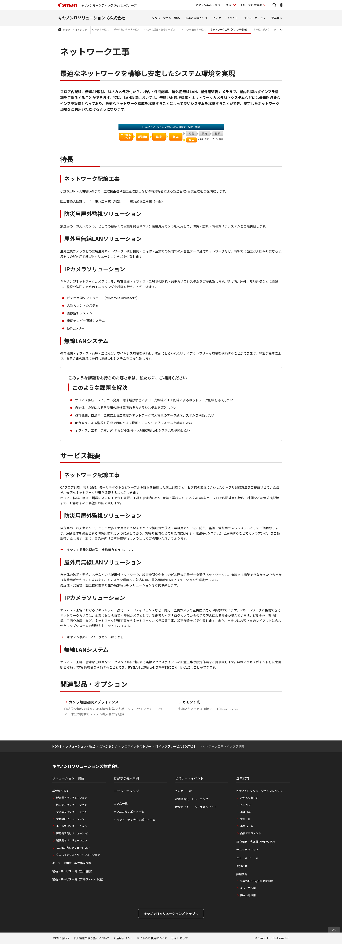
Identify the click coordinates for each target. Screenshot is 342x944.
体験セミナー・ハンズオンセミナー (197, 807)
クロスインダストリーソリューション (78, 854)
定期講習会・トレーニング (191, 799)
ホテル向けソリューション (71, 826)
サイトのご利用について (152, 938)
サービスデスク (261, 29)
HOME (56, 746)
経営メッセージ (249, 797)
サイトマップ (179, 938)
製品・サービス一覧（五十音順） (73, 871)
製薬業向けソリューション (71, 840)
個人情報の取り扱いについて (92, 938)
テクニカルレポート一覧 (129, 812)
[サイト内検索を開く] (274, 5)
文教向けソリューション (70, 819)
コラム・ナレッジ (254, 18)
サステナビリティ (247, 850)
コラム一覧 (120, 803)
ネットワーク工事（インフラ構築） (229, 29)
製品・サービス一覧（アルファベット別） (78, 879)
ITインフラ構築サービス (193, 29)
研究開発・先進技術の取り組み (255, 842)
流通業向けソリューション (71, 805)
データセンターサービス (126, 29)
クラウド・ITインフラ (75, 29)
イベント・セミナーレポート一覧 (134, 820)
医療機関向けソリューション (73, 833)
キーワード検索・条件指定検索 (71, 863)
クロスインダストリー (136, 746)
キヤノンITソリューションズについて (259, 791)
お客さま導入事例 (196, 18)
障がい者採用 (248, 895)
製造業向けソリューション (71, 797)
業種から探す (108, 746)
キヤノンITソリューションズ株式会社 (91, 18)
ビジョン (245, 805)
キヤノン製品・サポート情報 (213, 5)
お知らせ (241, 866)
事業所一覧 (246, 826)
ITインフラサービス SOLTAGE (175, 746)
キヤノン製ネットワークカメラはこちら (95, 637)
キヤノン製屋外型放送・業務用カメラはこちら (100, 549)
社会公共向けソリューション (73, 847)
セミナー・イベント (225, 18)
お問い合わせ (61, 938)
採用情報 (241, 874)
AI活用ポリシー (123, 938)
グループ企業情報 (251, 5)
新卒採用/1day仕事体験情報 (256, 881)
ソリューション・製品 (166, 18)
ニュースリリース (247, 858)
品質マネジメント (250, 833)
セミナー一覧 (183, 791)
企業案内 (276, 18)
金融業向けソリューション (71, 812)
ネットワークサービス (97, 29)
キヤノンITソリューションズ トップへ (171, 913)
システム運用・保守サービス (159, 29)
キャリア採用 (248, 888)
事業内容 (245, 812)
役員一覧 (245, 819)
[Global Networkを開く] (281, 5)
